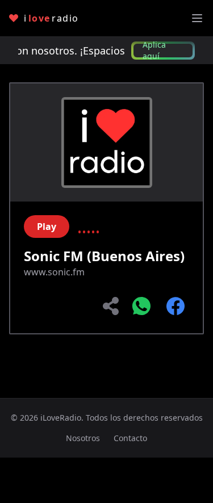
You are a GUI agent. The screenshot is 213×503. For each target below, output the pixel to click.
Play (46, 226)
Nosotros (83, 438)
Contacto (130, 438)
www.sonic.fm (54, 272)
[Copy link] (112, 306)
